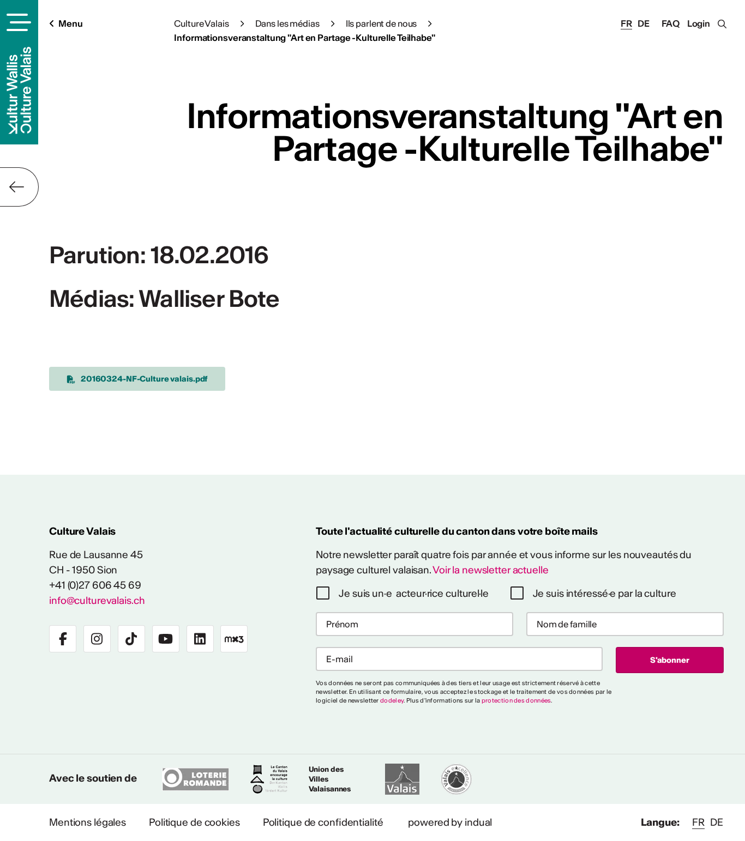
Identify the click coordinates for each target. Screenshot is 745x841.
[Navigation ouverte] (17, 22)
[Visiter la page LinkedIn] (200, 638)
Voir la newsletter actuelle (490, 570)
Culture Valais (201, 23)
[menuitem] (87, 822)
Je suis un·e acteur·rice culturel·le (414, 593)
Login (698, 23)
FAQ (671, 23)
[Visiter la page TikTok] (131, 638)
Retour (19, 187)
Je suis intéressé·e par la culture (604, 593)
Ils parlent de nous (381, 23)
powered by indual (450, 822)
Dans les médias (287, 23)
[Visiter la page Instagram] (97, 638)
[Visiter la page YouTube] (165, 638)
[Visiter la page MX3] (234, 638)
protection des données (516, 700)
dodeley (392, 700)
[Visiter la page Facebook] (62, 638)
